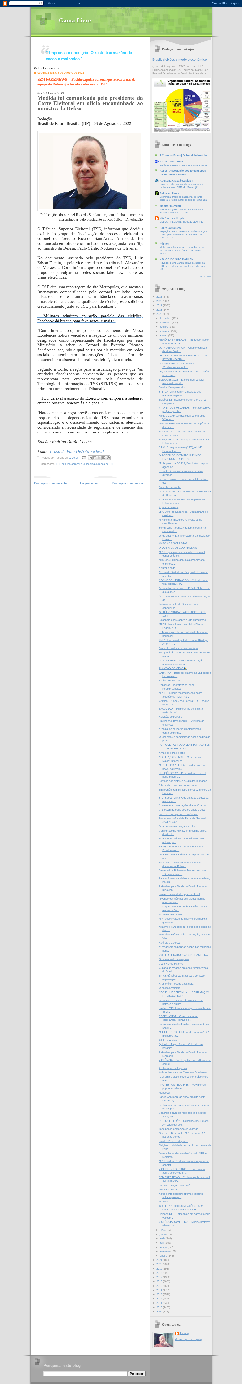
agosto (164, 335)
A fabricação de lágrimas (173, 1068)
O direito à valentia (169, 987)
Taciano (184, 1333)
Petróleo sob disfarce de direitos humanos (183, 780)
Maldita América (168, 1189)
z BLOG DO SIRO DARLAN (176, 259)
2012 (159, 1298)
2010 (159, 1307)
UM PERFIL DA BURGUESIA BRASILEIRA (183, 954)
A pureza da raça (168, 507)
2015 (159, 1285)
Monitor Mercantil (171, 205)
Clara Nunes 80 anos (171, 963)
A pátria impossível (169, 680)
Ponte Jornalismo (171, 227)
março (164, 1247)
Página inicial (89, 483)
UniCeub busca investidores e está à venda (183, 165)
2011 (159, 1302)
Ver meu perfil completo (188, 1339)
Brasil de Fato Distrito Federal (77, 451)
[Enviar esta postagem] (83, 457)
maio (163, 1238)
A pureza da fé (167, 568)
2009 (159, 1311)
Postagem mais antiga (127, 483)
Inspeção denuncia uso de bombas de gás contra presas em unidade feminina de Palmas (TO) (183, 234)
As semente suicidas (171, 914)
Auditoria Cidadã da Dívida (176, 180)
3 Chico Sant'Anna (171, 161)
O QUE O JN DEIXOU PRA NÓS (178, 547)
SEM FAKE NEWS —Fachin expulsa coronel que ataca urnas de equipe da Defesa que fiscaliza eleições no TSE (86, 81)
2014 (159, 1290)
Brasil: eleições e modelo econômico (179, 59)
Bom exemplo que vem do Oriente (178, 814)
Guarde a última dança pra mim (177, 826)
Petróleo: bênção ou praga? (174, 1185)
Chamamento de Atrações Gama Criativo (182, 805)
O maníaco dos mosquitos (174, 959)
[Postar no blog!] (94, 457)
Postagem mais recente (50, 483)
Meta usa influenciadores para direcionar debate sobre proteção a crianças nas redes (182, 250)
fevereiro (165, 1251)
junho (163, 1234)
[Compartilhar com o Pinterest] (108, 457)
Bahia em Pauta (169, 193)
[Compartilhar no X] (99, 457)
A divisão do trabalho (170, 716)
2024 (159, 305)
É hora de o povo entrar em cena (178, 785)
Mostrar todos (205, 276)
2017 (159, 1277)
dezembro (166, 318)
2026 (159, 296)
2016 (159, 1281)
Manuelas (164, 1092)
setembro (165, 331)
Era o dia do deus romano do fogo (178, 648)
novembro (166, 322)
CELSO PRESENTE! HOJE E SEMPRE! (181, 221)
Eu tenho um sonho (170, 487)
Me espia (164, 1201)
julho (162, 1229)
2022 (159, 314)
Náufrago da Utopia (172, 218)
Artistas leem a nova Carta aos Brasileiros (183, 1072)
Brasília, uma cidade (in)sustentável (179, 894)
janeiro (164, 1255)
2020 (159, 1264)
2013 (159, 1294)
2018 (159, 1272)
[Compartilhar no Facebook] (103, 457)
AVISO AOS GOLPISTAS (173, 543)
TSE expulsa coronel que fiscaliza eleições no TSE (85, 463)
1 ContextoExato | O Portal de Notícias (183, 155)
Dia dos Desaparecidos (172, 387)
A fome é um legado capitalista (176, 983)
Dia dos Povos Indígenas (173, 1141)
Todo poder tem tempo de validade (178, 1128)
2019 (159, 1268)
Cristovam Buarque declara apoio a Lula (182, 809)
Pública (164, 243)
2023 (159, 309)
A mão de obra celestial (172, 752)
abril (162, 1242)
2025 (159, 301)
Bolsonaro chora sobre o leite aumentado (182, 619)
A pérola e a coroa (169, 942)
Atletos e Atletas (168, 1040)
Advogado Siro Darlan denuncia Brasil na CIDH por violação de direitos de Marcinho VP (183, 266)
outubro (164, 326)
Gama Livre (75, 20)
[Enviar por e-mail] (90, 457)
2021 (159, 1259)
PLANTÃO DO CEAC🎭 (173, 668)
